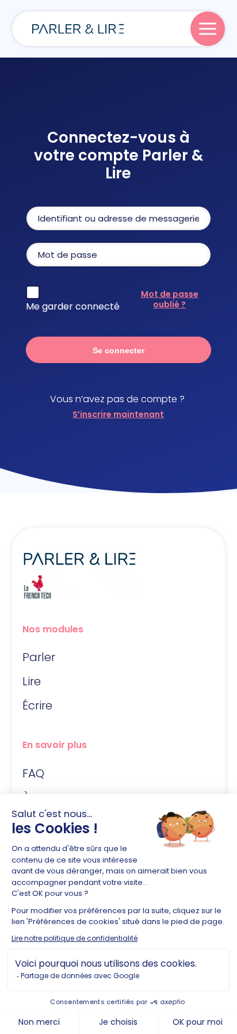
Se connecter (118, 350)
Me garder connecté (73, 306)
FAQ (33, 773)
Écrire (37, 705)
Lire (31, 681)
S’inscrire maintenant (118, 414)
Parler (38, 657)
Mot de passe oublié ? (169, 299)
